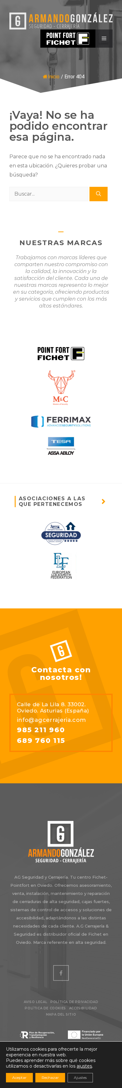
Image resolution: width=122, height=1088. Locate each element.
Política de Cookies (45, 1008)
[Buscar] (98, 194)
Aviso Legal (36, 1002)
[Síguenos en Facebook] (61, 973)
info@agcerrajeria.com (51, 720)
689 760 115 (41, 740)
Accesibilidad (83, 1008)
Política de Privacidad (74, 1002)
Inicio (53, 77)
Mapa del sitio (61, 1014)
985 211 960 (41, 730)
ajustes (84, 1066)
